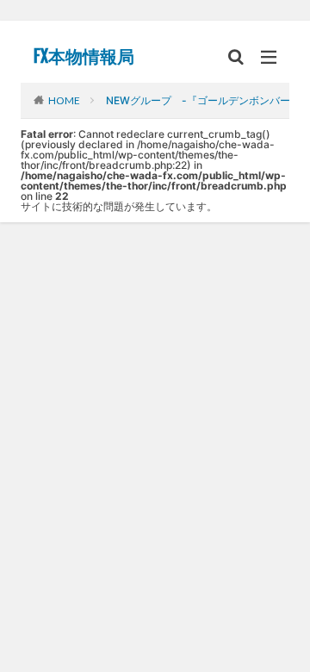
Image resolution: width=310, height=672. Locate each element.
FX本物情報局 (84, 56)
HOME (64, 100)
